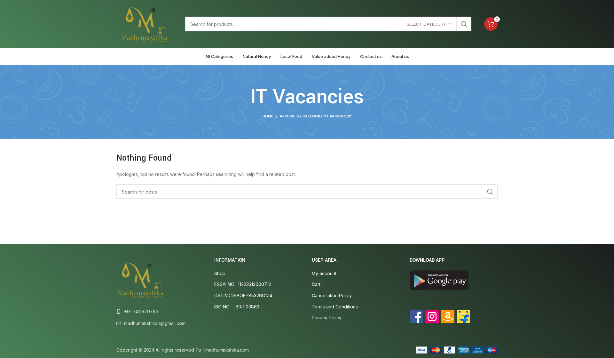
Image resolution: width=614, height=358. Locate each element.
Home (268, 116)
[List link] (160, 311)
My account (324, 273)
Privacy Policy (327, 317)
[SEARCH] (464, 24)
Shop (219, 273)
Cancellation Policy (332, 295)
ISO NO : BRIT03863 (236, 306)
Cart (316, 284)
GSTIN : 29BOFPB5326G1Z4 (243, 295)
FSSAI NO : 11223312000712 (242, 284)
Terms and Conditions (335, 306)
